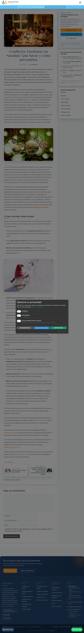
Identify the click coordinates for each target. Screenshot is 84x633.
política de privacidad (37, 307)
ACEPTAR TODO (58, 328)
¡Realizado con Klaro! (61, 331)
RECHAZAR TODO (25, 328)
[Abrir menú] (80, 3)
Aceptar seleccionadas (41, 328)
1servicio (25, 312)
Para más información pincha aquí (55, 7)
